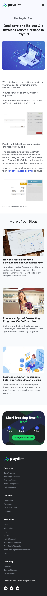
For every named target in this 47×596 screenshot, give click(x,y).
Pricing (6, 535)
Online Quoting (10, 487)
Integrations (8, 528)
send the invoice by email (20, 170)
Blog (5, 532)
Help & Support (10, 539)
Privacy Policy (9, 573)
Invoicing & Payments (12, 476)
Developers (8, 500)
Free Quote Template (12, 546)
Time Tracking (9, 473)
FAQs (6, 553)
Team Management (11, 484)
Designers (8, 504)
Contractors (8, 511)
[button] (43, 5)
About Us (7, 566)
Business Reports (10, 480)
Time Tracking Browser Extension (17, 549)
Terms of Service (10, 570)
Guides (6, 524)
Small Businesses (10, 508)
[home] (16, 5)
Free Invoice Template (12, 542)
